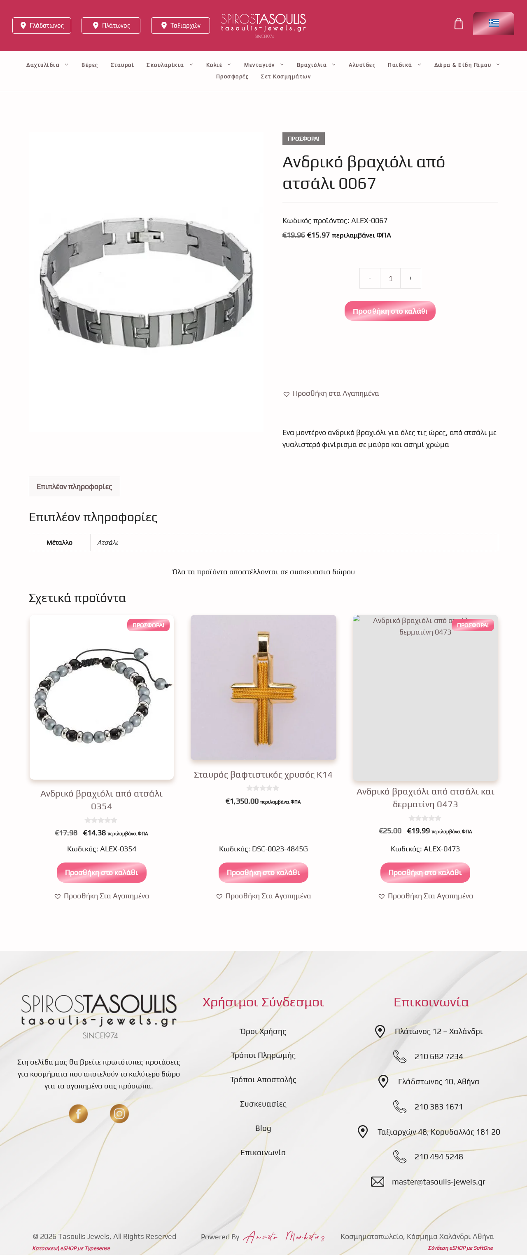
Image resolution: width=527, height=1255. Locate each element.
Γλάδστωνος (47, 25)
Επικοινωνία (263, 1152)
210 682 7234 (439, 1056)
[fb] (78, 1113)
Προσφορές (232, 76)
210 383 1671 (439, 1106)
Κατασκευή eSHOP (54, 1248)
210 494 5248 (439, 1156)
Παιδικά (400, 65)
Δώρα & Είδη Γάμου (463, 65)
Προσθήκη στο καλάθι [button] (101, 872)
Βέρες (90, 65)
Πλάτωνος (116, 25)
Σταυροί (123, 65)
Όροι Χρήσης (263, 1031)
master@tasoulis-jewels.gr (438, 1181)
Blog (263, 1128)
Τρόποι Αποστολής (263, 1079)
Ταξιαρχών (185, 25)
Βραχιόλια (312, 65)
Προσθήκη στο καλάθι (390, 310)
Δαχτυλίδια (43, 65)
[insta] (119, 1113)
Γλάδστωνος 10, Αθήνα (439, 1081)
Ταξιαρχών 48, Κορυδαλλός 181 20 (439, 1131)
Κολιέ (214, 65)
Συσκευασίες (263, 1103)
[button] (330, 394)
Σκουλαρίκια (165, 65)
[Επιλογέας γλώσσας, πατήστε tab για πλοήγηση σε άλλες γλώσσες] (493, 23)
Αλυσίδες (362, 65)
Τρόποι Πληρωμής (263, 1055)
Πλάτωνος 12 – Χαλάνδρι (439, 1031)
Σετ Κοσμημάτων (286, 76)
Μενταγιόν (259, 65)
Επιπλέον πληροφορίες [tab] (74, 486)
